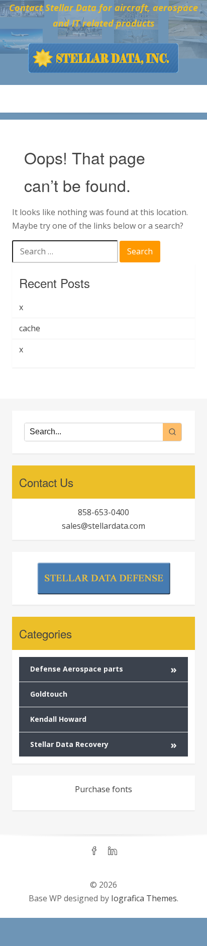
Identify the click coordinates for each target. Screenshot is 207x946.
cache (29, 328)
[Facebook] (94, 851)
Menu (103, 98)
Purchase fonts (103, 789)
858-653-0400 (103, 512)
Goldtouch (48, 694)
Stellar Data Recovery (103, 744)
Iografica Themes (144, 898)
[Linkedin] (113, 851)
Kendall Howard (58, 719)
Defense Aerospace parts (103, 669)
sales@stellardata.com (103, 525)
